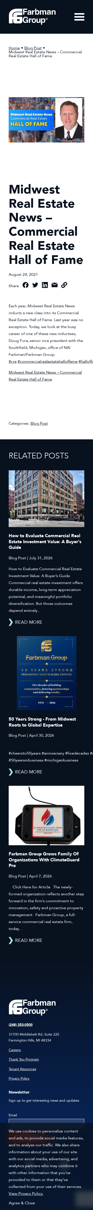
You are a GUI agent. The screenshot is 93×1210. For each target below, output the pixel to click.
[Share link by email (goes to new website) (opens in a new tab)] (55, 286)
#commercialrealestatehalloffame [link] (48, 361)
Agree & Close (22, 1203)
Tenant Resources (22, 1069)
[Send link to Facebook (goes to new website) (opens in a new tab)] (26, 286)
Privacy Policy (19, 1078)
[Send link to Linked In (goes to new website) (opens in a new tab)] (45, 286)
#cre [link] (13, 361)
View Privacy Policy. (26, 1193)
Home (14, 48)
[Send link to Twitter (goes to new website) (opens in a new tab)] (35, 286)
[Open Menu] (79, 17)
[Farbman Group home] (32, 16)
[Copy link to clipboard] (64, 286)
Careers (15, 1050)
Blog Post (33, 48)
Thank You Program (24, 1059)
